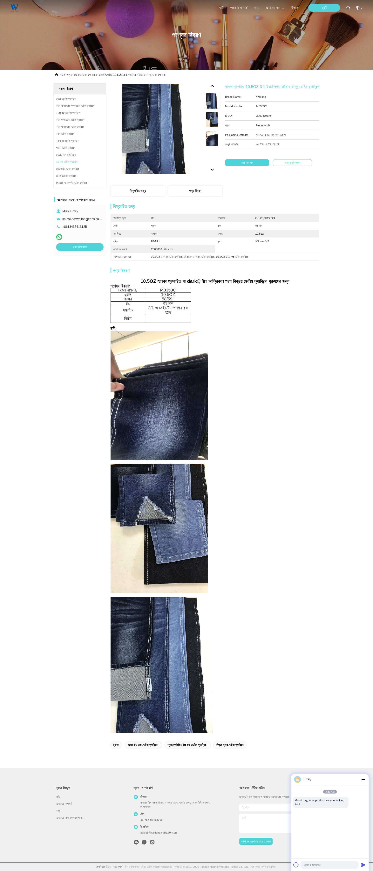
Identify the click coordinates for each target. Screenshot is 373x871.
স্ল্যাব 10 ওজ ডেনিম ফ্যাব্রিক (143, 745)
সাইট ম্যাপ (117, 866)
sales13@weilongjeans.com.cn (83, 219)
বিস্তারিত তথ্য (138, 191)
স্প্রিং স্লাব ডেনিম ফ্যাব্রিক (230, 745)
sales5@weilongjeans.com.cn (158, 832)
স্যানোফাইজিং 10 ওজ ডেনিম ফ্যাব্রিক (187, 745)
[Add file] (296, 865)
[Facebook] (144, 843)
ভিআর (294, 8)
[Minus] (363, 779)
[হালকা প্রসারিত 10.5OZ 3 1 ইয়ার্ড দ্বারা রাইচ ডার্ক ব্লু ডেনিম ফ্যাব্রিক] (156, 129)
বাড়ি (221, 8)
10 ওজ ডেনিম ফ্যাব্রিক (84, 74)
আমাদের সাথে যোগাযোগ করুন (275, 8)
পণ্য (256, 8)
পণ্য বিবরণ (195, 191)
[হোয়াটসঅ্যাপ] (59, 237)
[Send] (363, 865)
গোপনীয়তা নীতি (103, 866)
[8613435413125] (152, 843)
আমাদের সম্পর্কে (239, 8)
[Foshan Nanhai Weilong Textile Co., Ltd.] (14, 8)
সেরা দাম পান (247, 162)
